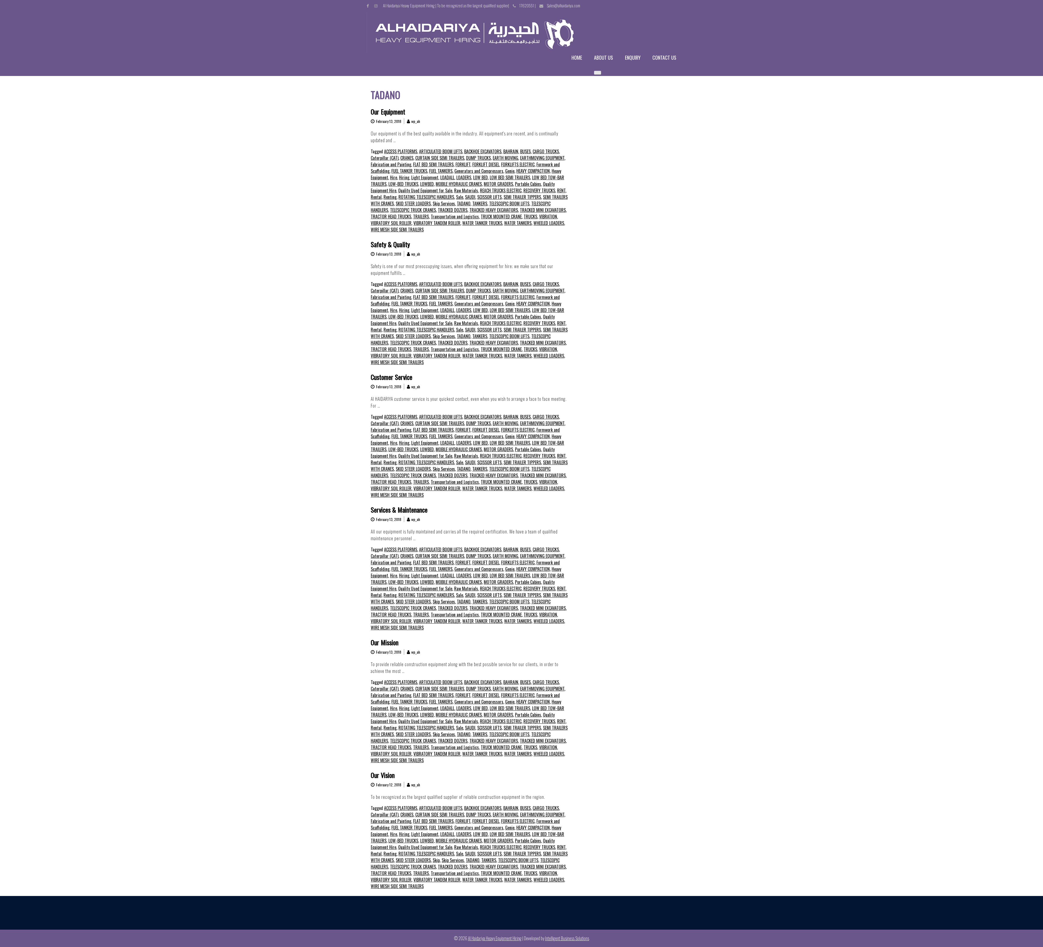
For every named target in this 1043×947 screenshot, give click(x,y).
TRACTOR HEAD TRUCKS (391, 216)
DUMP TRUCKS (478, 158)
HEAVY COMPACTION (533, 171)
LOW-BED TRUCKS (403, 184)
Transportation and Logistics (455, 216)
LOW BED (480, 177)
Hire (393, 177)
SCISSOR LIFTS (489, 197)
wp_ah (415, 121)
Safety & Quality (390, 244)
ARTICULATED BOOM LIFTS (440, 151)
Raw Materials (466, 190)
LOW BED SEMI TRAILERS (510, 177)
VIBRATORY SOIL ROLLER (391, 223)
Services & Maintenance (399, 509)
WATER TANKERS (518, 223)
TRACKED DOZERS (452, 210)
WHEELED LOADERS (548, 223)
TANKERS (479, 203)
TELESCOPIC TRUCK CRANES (413, 210)
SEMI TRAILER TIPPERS (522, 197)
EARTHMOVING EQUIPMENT (542, 158)
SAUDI (470, 197)
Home (576, 57)
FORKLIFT (462, 164)
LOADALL (447, 177)
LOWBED (427, 184)
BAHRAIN (510, 151)
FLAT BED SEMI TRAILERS (433, 164)
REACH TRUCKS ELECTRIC (501, 190)
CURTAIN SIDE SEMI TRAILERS (439, 158)
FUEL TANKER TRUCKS (409, 171)
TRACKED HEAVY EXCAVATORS (493, 210)
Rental (376, 197)
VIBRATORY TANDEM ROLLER (436, 223)
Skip (436, 860)
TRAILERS (421, 216)
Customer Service (391, 377)
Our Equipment (388, 111)
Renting (390, 197)
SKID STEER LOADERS (413, 203)
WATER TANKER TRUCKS (482, 223)
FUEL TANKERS (441, 171)
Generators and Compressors (478, 171)
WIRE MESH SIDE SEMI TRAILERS (397, 229)
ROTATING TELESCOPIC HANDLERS (426, 197)
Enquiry (632, 57)
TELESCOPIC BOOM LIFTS (509, 203)
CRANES (406, 158)
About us (603, 57)
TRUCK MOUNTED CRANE (501, 216)
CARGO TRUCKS (546, 151)
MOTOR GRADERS (498, 184)
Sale (459, 197)
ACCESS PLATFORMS (400, 151)
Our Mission (384, 642)
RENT (561, 190)
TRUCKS (530, 216)
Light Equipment (424, 177)
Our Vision (383, 775)
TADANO (463, 203)
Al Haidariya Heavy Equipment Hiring (495, 938)
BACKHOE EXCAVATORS (482, 151)
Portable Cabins (528, 184)
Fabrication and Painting (391, 164)
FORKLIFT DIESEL (485, 164)
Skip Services (444, 203)
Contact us (664, 57)
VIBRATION (548, 216)
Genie (509, 171)
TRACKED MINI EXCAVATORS (543, 210)
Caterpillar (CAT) (384, 158)
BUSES (525, 151)
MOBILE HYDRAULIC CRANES (459, 184)
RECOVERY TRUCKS (539, 190)
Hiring (404, 177)
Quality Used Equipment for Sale (425, 190)
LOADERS (463, 177)
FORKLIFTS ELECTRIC (518, 164)
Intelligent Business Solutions (567, 938)
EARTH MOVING (505, 158)
